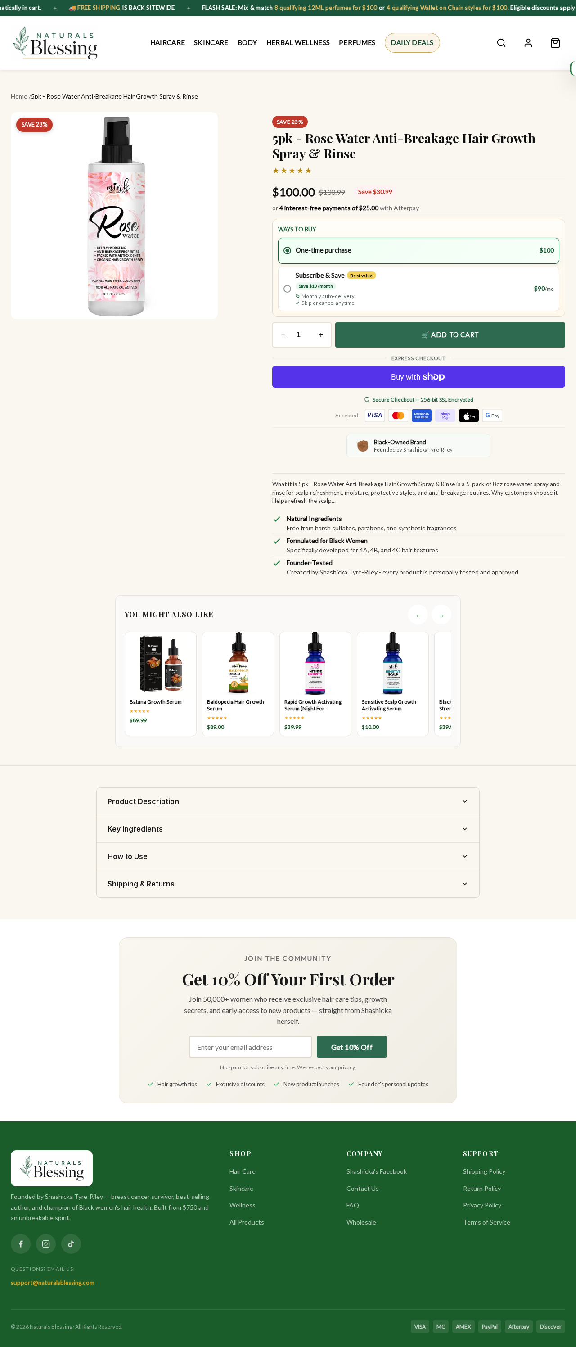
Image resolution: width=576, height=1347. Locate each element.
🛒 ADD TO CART (450, 334)
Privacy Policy (482, 1205)
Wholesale (361, 1222)
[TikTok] (71, 1244)
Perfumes (357, 42)
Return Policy (482, 1188)
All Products (247, 1222)
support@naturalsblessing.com (52, 1282)
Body (247, 42)
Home (19, 96)
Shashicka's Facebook (376, 1171)
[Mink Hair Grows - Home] (55, 43)
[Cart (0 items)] (555, 43)
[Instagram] (46, 1244)
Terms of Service (486, 1222)
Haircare (167, 42)
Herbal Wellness (298, 42)
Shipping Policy (484, 1171)
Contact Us (362, 1188)
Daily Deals (412, 42)
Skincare (211, 42)
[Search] (501, 43)
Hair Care (243, 1171)
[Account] (528, 43)
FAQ (352, 1205)
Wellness (243, 1205)
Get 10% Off (352, 1047)
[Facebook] (21, 1244)
